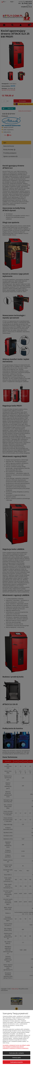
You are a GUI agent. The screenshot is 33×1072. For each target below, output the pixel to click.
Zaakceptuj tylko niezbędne (16, 1053)
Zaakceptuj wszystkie (16, 1062)
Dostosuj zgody (16, 1057)
